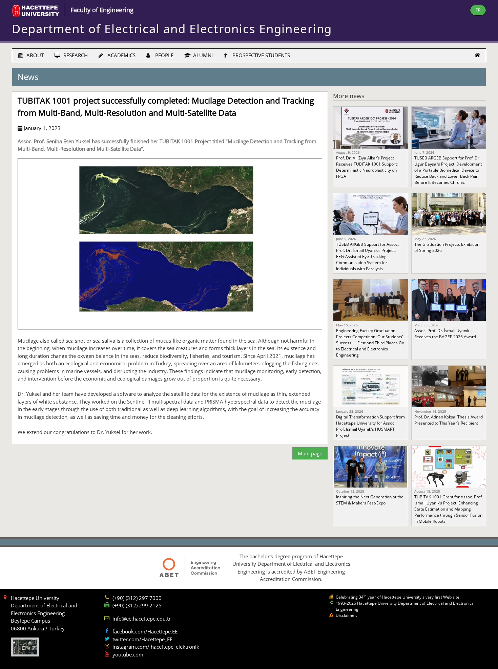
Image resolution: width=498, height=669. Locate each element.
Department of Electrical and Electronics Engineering (172, 29)
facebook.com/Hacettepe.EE (145, 631)
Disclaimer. (346, 615)
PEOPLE (163, 55)
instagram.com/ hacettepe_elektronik (155, 646)
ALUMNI (202, 55)
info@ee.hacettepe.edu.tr (141, 618)
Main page (310, 453)
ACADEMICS (121, 55)
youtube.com (127, 654)
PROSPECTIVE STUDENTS (260, 55)
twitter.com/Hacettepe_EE (142, 639)
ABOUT (34, 55)
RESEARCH (75, 55)
